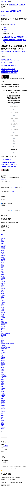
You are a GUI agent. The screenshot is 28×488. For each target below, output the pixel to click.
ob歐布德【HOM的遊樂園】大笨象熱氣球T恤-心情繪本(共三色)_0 (15, 39)
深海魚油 (3, 317)
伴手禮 (2, 266)
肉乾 (2, 269)
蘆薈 (2, 413)
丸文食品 (3, 259)
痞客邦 (11, 187)
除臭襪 (2, 241)
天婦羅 (2, 272)
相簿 (4, 27)
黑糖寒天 (3, 345)
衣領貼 (2, 234)
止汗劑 (2, 253)
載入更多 (3, 196)
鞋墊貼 (2, 257)
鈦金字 (2, 381)
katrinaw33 (3, 179)
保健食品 (3, 310)
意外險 (2, 321)
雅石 (2, 329)
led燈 (2, 377)
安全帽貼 (3, 248)
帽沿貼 (2, 236)
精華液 (2, 415)
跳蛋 (2, 398)
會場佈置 (3, 360)
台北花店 (3, 362)
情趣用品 (3, 395)
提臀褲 (2, 428)
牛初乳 (2, 316)
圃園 (2, 422)
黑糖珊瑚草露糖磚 (5, 347)
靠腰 (2, 336)
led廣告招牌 (4, 376)
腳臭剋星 (3, 238)
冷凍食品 (3, 278)
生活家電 (11, 191)
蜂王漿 (2, 314)
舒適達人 (3, 407)
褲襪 (2, 386)
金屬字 (2, 374)
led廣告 (2, 379)
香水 (2, 418)
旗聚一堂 (3, 260)
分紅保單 (3, 324)
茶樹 (2, 417)
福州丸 (2, 276)
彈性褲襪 (3, 388)
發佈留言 (3, 205)
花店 (2, 355)
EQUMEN (3, 427)
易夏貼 (2, 250)
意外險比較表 (4, 323)
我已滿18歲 (3, 485)
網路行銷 (3, 408)
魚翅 (2, 279)
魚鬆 (2, 267)
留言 (14, 187)
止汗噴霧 (3, 255)
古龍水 (2, 420)
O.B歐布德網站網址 (8, 65)
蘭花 (2, 331)
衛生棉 (2, 403)
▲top (2, 193)
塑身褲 (2, 425)
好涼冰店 (3, 247)
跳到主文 (3, 15)
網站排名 (3, 352)
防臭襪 (2, 243)
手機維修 (3, 402)
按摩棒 (2, 396)
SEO (2, 353)
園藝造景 (3, 326)
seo (1, 410)
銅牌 (2, 372)
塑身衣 (2, 424)
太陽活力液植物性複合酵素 (7, 343)
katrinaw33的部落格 (11, 11)
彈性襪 (2, 384)
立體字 (2, 370)
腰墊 (2, 338)
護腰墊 (2, 340)
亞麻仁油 (3, 312)
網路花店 (3, 357)
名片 (4, 31)
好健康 (2, 309)
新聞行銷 (3, 412)
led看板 (2, 383)
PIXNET (6, 466)
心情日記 (12, 24)
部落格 (5, 29)
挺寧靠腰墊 (3, 335)
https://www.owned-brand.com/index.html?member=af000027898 (9, 71)
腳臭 (2, 240)
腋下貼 (2, 252)
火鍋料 (2, 274)
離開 (8, 485)
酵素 (2, 319)
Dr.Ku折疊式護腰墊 (5, 333)
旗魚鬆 (2, 262)
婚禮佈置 (3, 358)
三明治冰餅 (3, 245)
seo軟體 (2, 350)
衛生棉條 (3, 405)
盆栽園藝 (3, 328)
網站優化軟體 (4, 348)
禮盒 (2, 264)
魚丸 (2, 271)
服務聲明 (16, 468)
